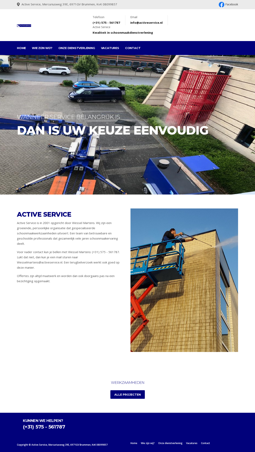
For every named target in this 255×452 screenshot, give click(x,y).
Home (21, 48)
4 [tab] (136, 181)
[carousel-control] (10, 125)
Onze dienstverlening (76, 48)
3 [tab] (130, 181)
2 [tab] (125, 181)
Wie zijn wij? (42, 48)
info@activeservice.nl (146, 23)
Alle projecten (127, 394)
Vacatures (110, 48)
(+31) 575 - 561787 (106, 23)
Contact (133, 48)
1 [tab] (119, 181)
